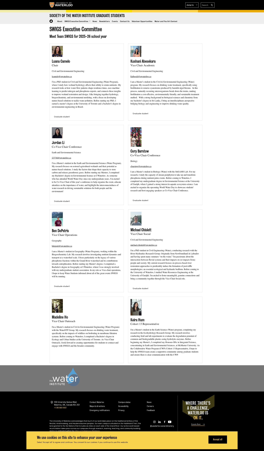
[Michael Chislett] (135, 219)
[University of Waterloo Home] (61, 5)
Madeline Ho (60, 317)
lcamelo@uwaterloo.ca (62, 76)
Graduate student (62, 117)
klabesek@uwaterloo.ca (140, 76)
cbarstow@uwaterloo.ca (140, 166)
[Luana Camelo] (57, 51)
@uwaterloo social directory (162, 426)
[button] (191, 5)
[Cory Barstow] (135, 137)
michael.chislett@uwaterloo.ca (143, 245)
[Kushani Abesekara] (135, 51)
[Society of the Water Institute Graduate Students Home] (51, 21)
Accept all (217, 439)
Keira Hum (137, 319)
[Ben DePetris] (57, 219)
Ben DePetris (60, 230)
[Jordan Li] (57, 132)
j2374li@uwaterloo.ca (61, 157)
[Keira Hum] (135, 307)
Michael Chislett (140, 229)
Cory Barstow (139, 151)
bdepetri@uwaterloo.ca (62, 245)
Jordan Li (58, 142)
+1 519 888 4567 (60, 407)
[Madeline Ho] (57, 306)
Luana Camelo (61, 61)
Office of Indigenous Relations (87, 431)
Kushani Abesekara (143, 61)
